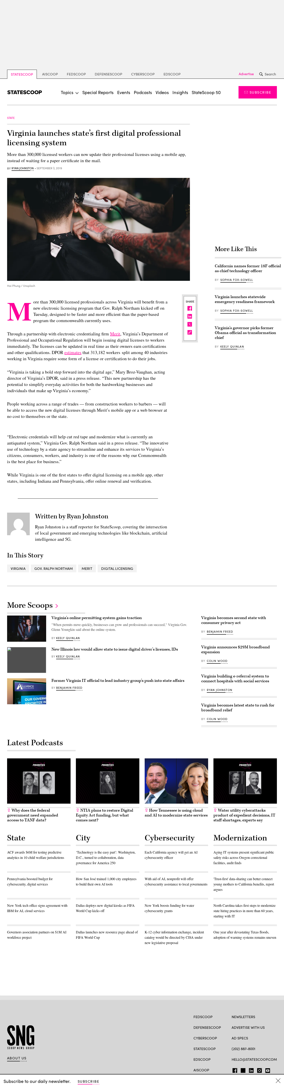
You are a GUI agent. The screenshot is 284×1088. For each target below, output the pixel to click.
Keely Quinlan (232, 346)
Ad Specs (240, 1038)
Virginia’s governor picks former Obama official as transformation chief (245, 332)
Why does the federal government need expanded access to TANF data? (32, 815)
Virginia (18, 568)
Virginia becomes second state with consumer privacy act (233, 620)
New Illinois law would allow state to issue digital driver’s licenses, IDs (114, 649)
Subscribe (260, 92)
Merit (115, 334)
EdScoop (172, 74)
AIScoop (50, 74)
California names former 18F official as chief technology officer (248, 268)
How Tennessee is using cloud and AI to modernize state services (176, 813)
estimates (72, 352)
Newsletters (243, 1016)
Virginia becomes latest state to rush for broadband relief (237, 707)
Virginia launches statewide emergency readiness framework (245, 299)
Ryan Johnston (23, 168)
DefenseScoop (108, 74)
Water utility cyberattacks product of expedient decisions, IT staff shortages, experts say (244, 815)
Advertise (246, 74)
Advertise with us (248, 1027)
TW (242, 1069)
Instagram (259, 1069)
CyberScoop (143, 74)
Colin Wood (217, 661)
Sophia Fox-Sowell (236, 280)
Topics (67, 92)
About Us (17, 1058)
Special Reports (98, 92)
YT (266, 1069)
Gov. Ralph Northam (53, 568)
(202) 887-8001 (243, 1048)
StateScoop (22, 74)
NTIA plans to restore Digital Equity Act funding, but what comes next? (104, 815)
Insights (180, 92)
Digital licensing (117, 568)
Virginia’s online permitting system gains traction (96, 618)
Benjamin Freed (69, 688)
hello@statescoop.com (254, 1059)
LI (249, 1069)
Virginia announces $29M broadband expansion (235, 649)
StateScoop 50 (206, 92)
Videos (162, 92)
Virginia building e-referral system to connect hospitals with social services (235, 678)
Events (123, 92)
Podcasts (143, 92)
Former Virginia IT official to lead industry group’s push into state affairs (117, 680)
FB (234, 1069)
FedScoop (76, 74)
